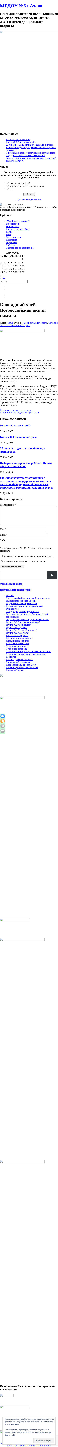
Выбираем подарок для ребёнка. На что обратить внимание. (26, 465)
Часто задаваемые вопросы (19, 659)
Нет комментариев (20, 325)
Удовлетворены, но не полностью (27, 186)
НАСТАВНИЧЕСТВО (17, 643)
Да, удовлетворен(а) (20, 183)
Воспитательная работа (18, 229)
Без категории (13, 224)
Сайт (2, 540)
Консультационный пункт (19, 638)
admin (10, 323)
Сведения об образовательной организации (28, 598)
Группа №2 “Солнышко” (18, 625)
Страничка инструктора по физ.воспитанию (28, 651)
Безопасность (12, 226)
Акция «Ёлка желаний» (18, 139)
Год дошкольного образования (21, 603)
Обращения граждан (11, 584)
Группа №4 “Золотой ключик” (21, 630)
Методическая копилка (17, 641)
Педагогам (11, 240)
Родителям (11, 242)
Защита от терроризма (17, 635)
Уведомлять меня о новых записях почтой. (25, 561)
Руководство (12, 609)
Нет (12, 189)
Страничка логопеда (16, 649)
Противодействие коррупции (15, 589)
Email (3, 534)
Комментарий (8, 505)
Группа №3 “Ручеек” (16, 627)
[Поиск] (52, 575)
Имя (3, 529)
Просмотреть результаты (29, 199)
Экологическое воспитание (20, 248)
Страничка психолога (17, 646)
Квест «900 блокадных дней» (21, 142)
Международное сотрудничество (22, 611)
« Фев (3, 278)
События (10, 245)
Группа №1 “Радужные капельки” (23, 622)
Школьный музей (15, 670)
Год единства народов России (21, 601)
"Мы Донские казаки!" (17, 221)
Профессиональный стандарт (21, 664)
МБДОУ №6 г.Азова (21, 5)
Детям (9, 232)
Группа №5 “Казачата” (17, 633)
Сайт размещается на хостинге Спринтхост (29, 1445)
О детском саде (13, 237)
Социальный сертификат (18, 662)
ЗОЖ (8, 234)
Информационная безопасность (22, 667)
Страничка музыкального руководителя (26, 654)
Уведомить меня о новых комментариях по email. (28, 556)
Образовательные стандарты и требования (27, 619)
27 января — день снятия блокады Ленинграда (29, 145)
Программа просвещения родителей (24, 606)
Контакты (11, 657)
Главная (10, 595)
